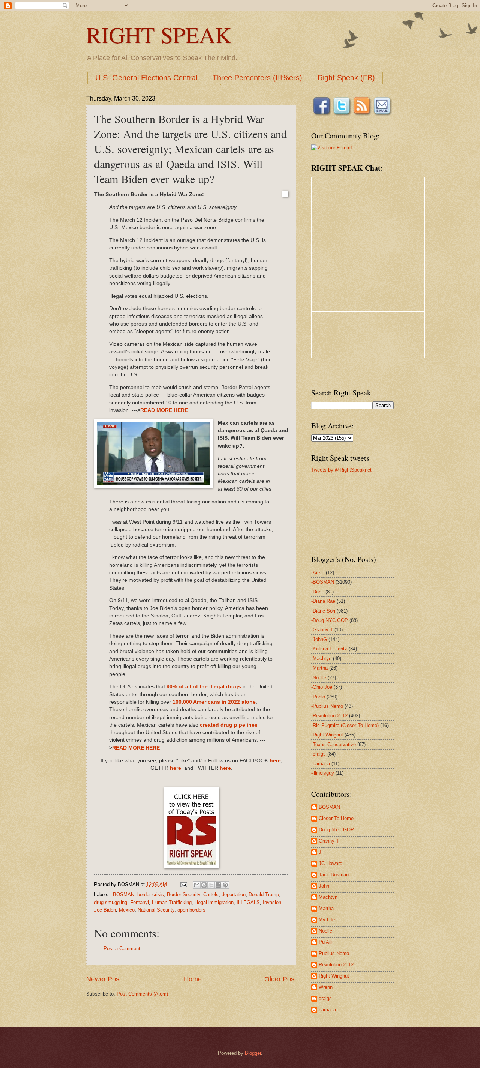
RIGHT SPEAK (158, 35)
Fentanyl (139, 902)
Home (193, 979)
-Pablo (318, 697)
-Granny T (322, 629)
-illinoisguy (322, 773)
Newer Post (103, 979)
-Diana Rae (323, 601)
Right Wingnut (334, 976)
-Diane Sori (323, 611)
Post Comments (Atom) (142, 994)
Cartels (211, 894)
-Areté (317, 572)
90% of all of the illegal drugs (203, 686)
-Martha (319, 668)
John (324, 886)
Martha (326, 908)
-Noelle (318, 677)
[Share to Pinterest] (225, 885)
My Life (327, 919)
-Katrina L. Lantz (329, 649)
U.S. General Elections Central (146, 78)
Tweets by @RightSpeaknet (341, 470)
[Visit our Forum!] (331, 147)
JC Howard (330, 863)
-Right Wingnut (327, 735)
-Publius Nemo (327, 706)
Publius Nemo (334, 953)
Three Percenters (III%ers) (257, 78)
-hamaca (320, 763)
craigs (325, 998)
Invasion (272, 902)
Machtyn (328, 897)
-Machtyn (321, 658)
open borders (191, 910)
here (275, 760)
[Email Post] (183, 884)
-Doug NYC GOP (329, 620)
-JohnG (319, 639)
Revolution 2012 (336, 964)
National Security (156, 910)
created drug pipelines (229, 725)
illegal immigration (214, 902)
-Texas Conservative (333, 744)
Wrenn (326, 987)
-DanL (317, 592)
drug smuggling (110, 902)
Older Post (280, 979)
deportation (234, 894)
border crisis (150, 894)
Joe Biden (105, 910)
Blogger (253, 1053)
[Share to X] (211, 885)
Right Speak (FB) (346, 78)
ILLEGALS (248, 902)
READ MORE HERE (164, 410)
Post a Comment (122, 948)
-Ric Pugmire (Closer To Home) (345, 725)
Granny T (329, 841)
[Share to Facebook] (218, 885)
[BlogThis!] (204, 885)
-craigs (318, 754)
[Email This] (197, 885)
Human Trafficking (172, 902)
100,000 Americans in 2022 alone (214, 702)
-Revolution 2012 (329, 715)
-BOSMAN (122, 894)
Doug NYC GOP (336, 829)
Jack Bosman (334, 874)
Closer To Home (336, 818)
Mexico (127, 910)
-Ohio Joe (321, 687)
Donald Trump (264, 894)
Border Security (183, 894)
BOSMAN (329, 807)
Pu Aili (326, 942)
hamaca (327, 1009)
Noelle (325, 931)
